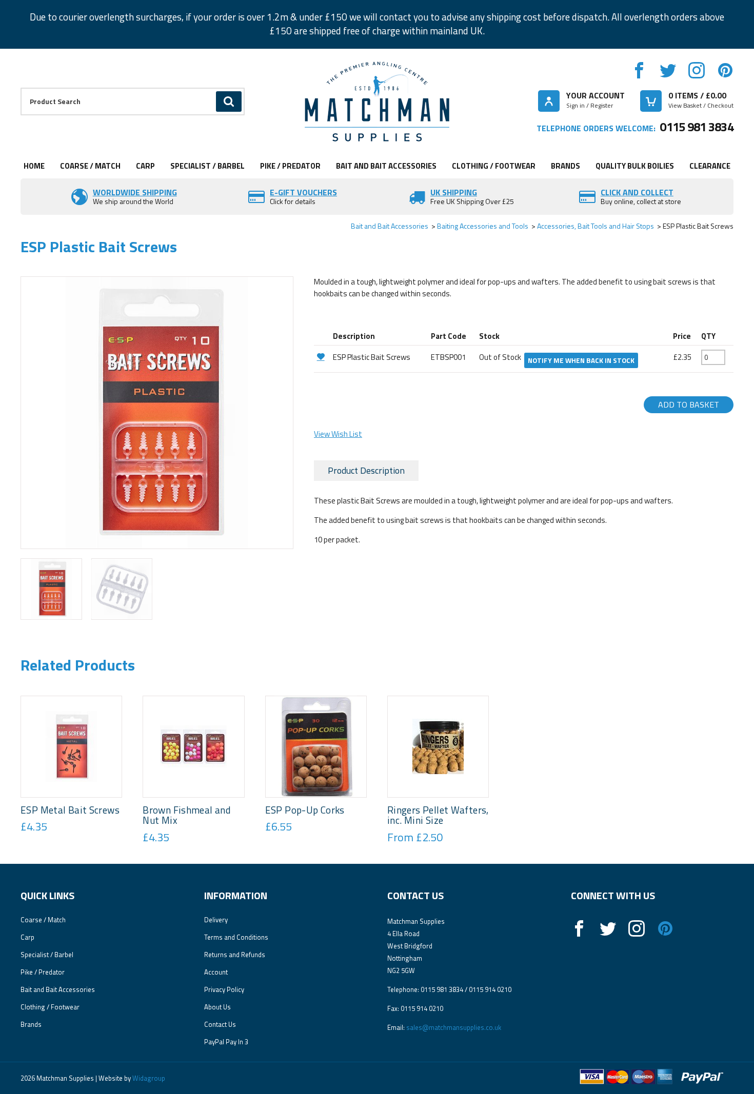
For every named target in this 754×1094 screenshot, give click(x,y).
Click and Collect (637, 192)
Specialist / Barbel (207, 166)
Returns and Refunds (234, 954)
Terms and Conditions (236, 937)
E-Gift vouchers (303, 192)
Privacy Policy (224, 989)
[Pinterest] (725, 70)
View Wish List (338, 434)
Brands (565, 166)
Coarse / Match (90, 166)
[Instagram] (696, 70)
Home (34, 166)
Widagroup (148, 1078)
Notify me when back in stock (581, 360)
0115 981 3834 (696, 126)
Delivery (216, 920)
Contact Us (220, 1024)
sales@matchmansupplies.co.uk (453, 1027)
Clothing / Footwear (493, 166)
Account (216, 972)
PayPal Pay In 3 (226, 1042)
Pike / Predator (290, 166)
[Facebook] (639, 70)
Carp (145, 166)
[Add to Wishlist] (322, 356)
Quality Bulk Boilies (635, 166)
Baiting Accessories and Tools (482, 225)
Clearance (709, 166)
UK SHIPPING (453, 192)
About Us (217, 1007)
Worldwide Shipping (135, 192)
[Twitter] (668, 70)
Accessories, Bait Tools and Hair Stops (595, 225)
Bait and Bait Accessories (386, 166)
